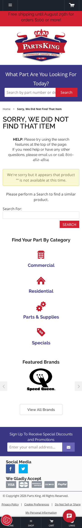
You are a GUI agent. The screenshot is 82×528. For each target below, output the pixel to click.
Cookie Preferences (36, 504)
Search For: (12, 208)
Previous (3, 386)
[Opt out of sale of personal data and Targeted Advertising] (6, 520)
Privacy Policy (10, 504)
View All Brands (41, 409)
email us (45, 155)
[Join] (68, 447)
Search (66, 92)
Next (78, 386)
